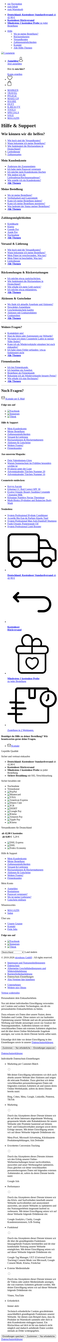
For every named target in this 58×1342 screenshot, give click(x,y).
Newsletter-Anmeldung (18, 307)
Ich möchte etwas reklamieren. (22, 289)
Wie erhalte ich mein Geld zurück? (24, 286)
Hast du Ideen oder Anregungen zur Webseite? (30, 336)
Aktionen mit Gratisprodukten (22, 312)
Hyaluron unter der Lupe (19, 468)
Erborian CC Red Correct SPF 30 (23, 489)
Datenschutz (13, 965)
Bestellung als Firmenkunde (21, 373)
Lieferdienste (13, 151)
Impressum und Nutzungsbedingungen (26, 962)
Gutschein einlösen (16, 899)
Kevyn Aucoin (14, 486)
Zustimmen (7, 1048)
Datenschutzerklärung (42, 1042)
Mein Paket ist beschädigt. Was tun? (25, 258)
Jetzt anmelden (14, 63)
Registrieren (13, 891)
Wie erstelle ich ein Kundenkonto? (24, 180)
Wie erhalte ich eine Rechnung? (22, 378)
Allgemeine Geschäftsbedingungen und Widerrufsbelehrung (26, 969)
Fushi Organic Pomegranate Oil (22, 523)
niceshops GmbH (23, 957)
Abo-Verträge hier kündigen (21, 979)
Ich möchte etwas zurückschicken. (24, 278)
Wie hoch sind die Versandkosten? (24, 140)
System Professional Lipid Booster (24, 526)
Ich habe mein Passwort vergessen (24, 169)
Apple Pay (12, 232)
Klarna (10, 226)
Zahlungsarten (14, 154)
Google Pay (13, 229)
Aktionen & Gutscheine (19, 442)
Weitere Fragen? (15, 445)
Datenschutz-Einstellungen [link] (20, 976)
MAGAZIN (13, 910)
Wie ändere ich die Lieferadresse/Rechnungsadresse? (23, 176)
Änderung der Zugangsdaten (21, 166)
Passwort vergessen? (17, 894)
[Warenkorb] (32, 83)
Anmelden (12, 888)
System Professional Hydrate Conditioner (27, 515)
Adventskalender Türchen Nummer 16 (26, 474)
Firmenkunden (14, 448)
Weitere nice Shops (16, 987)
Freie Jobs (12, 929)
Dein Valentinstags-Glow (19, 460)
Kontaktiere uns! (15, 333)
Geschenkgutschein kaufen (20, 310)
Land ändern (31, 952)
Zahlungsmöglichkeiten (25, 42)
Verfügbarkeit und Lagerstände (22, 198)
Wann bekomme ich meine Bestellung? (26, 143)
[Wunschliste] (9, 79)
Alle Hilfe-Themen (23, 47)
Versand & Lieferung (17, 437)
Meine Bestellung (16, 431)
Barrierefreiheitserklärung (19, 974)
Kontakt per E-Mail (15, 398)
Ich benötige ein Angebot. (20, 370)
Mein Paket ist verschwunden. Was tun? (26, 255)
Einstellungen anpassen (44, 1048)
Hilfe (9, 31)
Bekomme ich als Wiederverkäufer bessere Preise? (31, 375)
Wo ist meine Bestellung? (26, 34)
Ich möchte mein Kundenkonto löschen (26, 172)
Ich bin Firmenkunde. (17, 367)
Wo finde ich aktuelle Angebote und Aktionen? (30, 304)
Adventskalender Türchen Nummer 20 (26, 471)
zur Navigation (14, 3)
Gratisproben (13, 315)
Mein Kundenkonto (17, 428)
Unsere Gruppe (14, 923)
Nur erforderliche (23, 1048)
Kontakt (17, 45)
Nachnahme (13, 235)
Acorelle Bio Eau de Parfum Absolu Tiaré (27, 518)
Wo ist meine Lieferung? (19, 897)
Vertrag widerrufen (10, 992)
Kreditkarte (12, 223)
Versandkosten (21, 39)
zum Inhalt (12, 6)
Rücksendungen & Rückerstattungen (25, 439)
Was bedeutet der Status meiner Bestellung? (28, 206)
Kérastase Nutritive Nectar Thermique (26, 497)
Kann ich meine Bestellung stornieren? (26, 203)
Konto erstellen (14, 74)
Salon (10, 913)
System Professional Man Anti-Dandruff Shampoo (32, 521)
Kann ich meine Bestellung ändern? (24, 200)
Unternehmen (14, 984)
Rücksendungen (21, 36)
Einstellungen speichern (13, 1336)
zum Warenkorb (15, 9)
